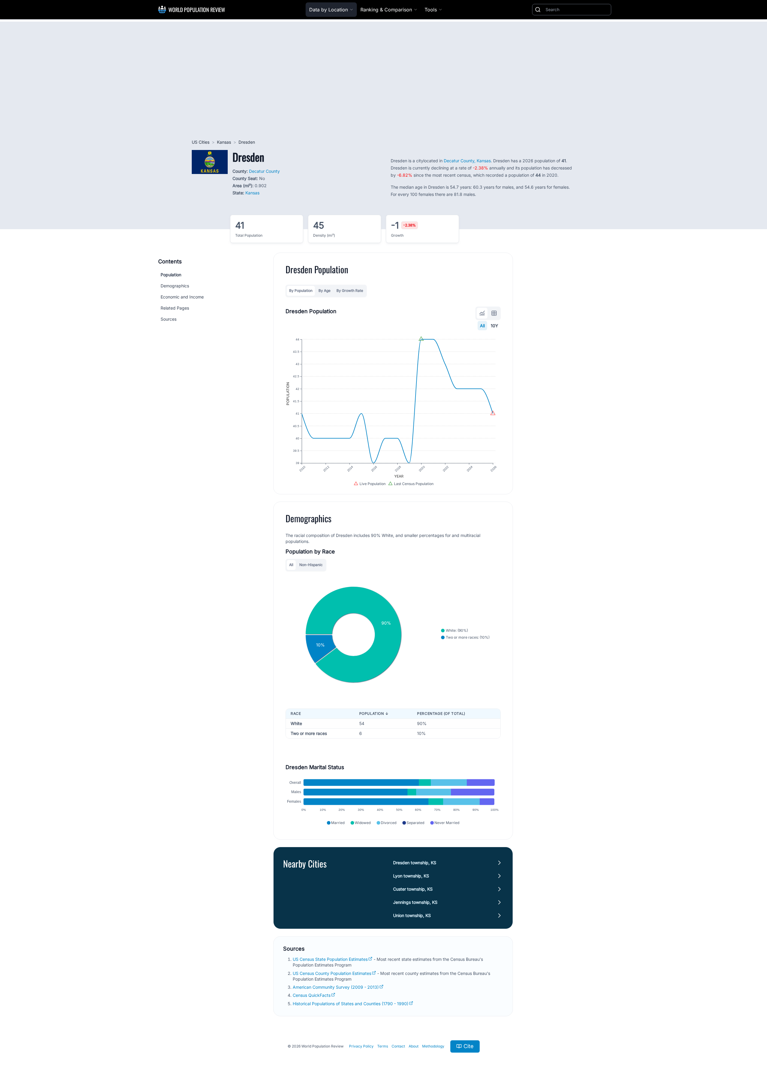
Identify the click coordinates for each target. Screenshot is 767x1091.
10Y (494, 325)
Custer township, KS (413, 889)
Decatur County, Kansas (467, 160)
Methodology (433, 1046)
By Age (324, 290)
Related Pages (175, 307)
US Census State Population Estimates (330, 959)
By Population (300, 290)
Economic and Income (182, 296)
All (482, 325)
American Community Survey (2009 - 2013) (336, 987)
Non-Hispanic (311, 564)
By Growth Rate (349, 290)
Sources (168, 319)
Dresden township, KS (414, 862)
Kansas (224, 142)
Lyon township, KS (411, 875)
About (414, 1046)
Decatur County (264, 171)
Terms (382, 1046)
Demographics (175, 285)
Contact (398, 1046)
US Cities (200, 142)
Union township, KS (412, 915)
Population (171, 274)
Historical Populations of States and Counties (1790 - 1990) (350, 1003)
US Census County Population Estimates (332, 973)
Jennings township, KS (415, 902)
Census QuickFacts (311, 995)
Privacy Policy (361, 1046)
